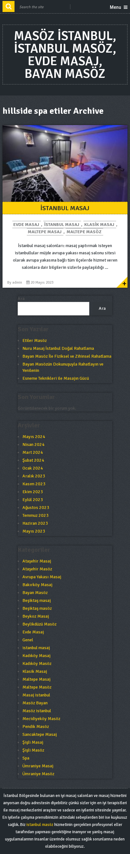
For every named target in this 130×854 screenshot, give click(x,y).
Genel (27, 640)
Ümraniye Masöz (38, 773)
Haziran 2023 (35, 523)
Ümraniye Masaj (37, 766)
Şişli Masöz (33, 750)
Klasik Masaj (99, 224)
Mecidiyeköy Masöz (41, 718)
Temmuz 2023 (35, 515)
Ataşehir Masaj (36, 561)
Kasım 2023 (33, 484)
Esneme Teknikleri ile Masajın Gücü (55, 378)
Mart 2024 (32, 452)
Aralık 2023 (33, 476)
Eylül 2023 (32, 499)
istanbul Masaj (64, 208)
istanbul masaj (61, 224)
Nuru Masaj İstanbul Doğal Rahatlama (58, 348)
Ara (21, 298)
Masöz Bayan (35, 703)
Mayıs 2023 (33, 531)
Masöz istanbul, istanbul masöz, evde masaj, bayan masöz (65, 55)
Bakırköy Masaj (37, 584)
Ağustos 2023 (35, 507)
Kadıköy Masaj (36, 655)
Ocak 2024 (32, 468)
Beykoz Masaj (35, 616)
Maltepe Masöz (84, 231)
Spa (25, 758)
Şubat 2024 (33, 460)
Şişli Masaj (32, 742)
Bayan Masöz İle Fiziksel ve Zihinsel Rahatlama (66, 356)
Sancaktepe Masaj (39, 734)
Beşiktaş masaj (36, 600)
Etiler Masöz (34, 340)
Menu (115, 7)
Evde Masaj (26, 224)
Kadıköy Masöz (36, 663)
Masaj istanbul (36, 695)
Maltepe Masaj (45, 231)
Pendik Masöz (35, 726)
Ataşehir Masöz (37, 569)
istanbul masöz (40, 824)
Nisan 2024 (33, 444)
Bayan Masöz (35, 592)
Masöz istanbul (36, 710)
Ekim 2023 (32, 491)
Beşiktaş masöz (37, 608)
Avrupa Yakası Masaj (41, 577)
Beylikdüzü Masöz (39, 624)
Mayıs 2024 (33, 436)
